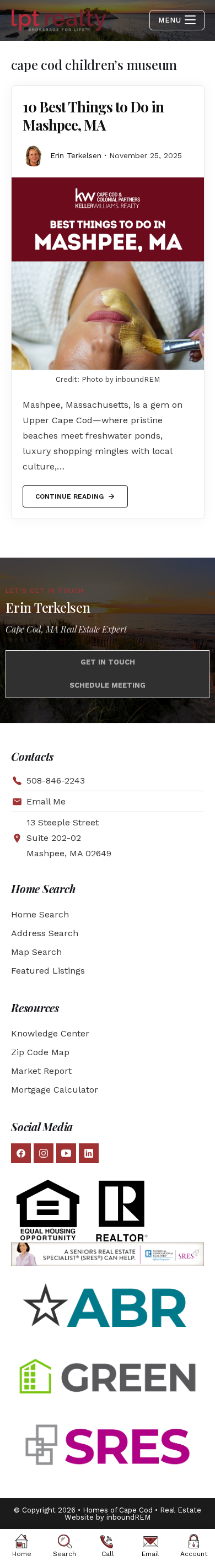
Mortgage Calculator (54, 1089)
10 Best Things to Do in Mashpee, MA (93, 115)
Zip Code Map (40, 1052)
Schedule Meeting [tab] (107, 685)
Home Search (40, 914)
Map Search (36, 952)
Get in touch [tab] (107, 662)
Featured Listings (48, 970)
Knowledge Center (50, 1033)
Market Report (41, 1071)
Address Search (44, 933)
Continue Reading (69, 492)
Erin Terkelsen (75, 155)
